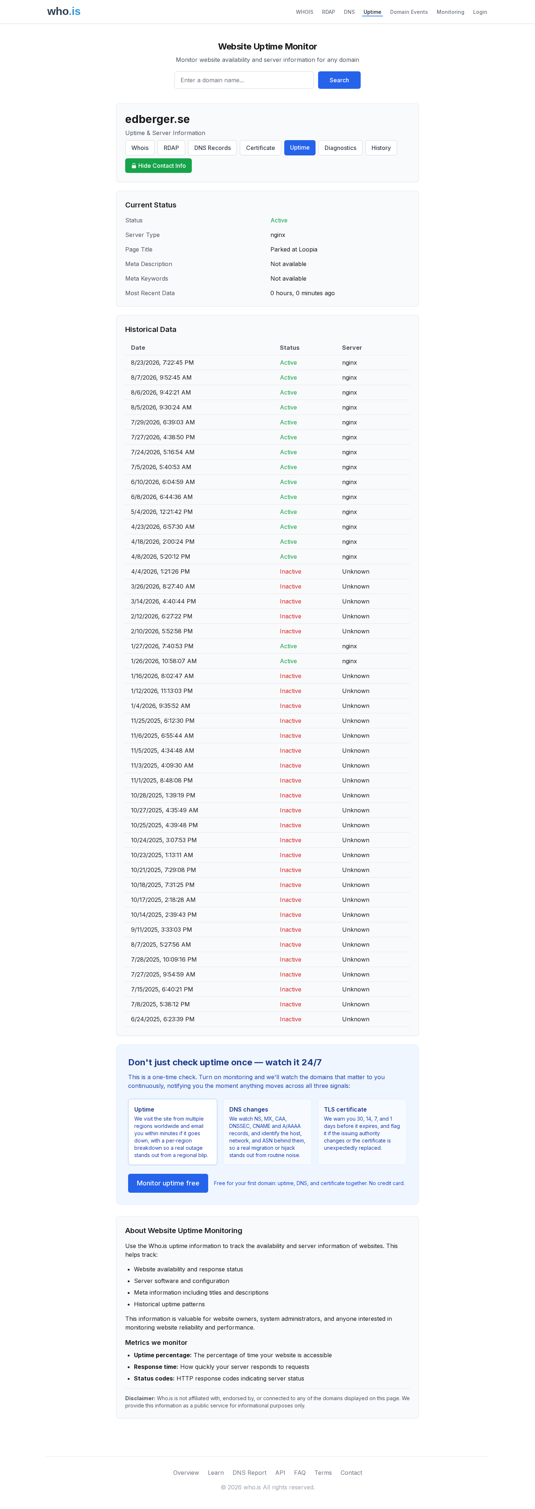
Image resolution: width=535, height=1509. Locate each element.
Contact (351, 1472)
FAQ (300, 1472)
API (280, 1472)
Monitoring (450, 12)
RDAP (328, 12)
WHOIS (304, 12)
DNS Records (212, 147)
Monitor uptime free (168, 1183)
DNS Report (249, 1472)
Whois (139, 147)
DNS (349, 12)
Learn (216, 1472)
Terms (323, 1472)
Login (480, 12)
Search (339, 80)
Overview (186, 1472)
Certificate (260, 147)
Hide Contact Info (162, 165)
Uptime (372, 12)
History (381, 147)
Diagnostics (340, 147)
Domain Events (409, 12)
